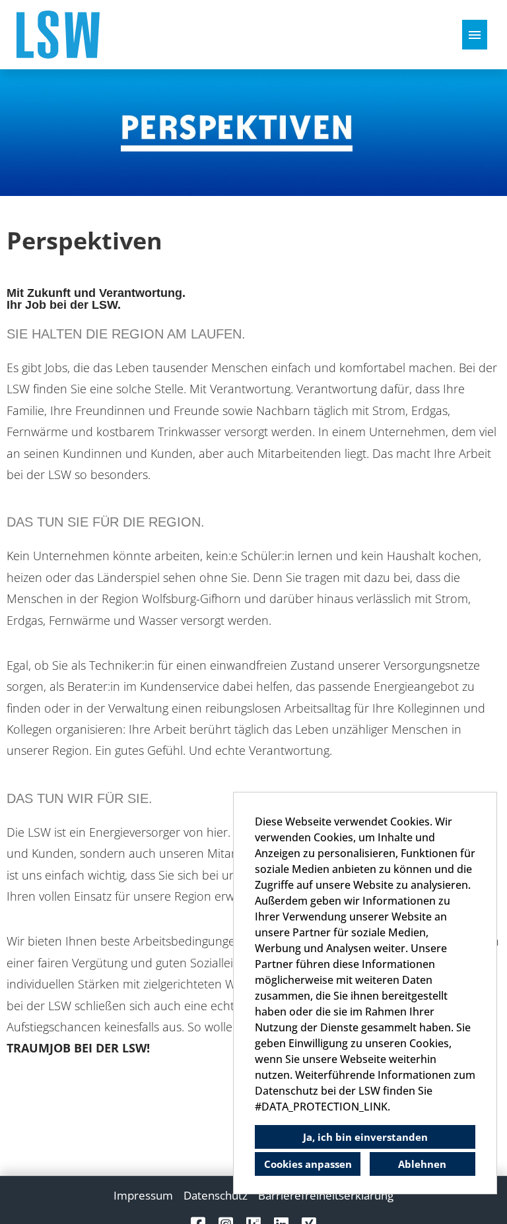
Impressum (143, 1195)
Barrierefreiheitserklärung (325, 1195)
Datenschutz (216, 1195)
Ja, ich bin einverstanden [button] (365, 1136)
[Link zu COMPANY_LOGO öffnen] (58, 34)
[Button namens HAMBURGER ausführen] (474, 34)
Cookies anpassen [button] (308, 1164)
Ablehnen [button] (422, 1164)
